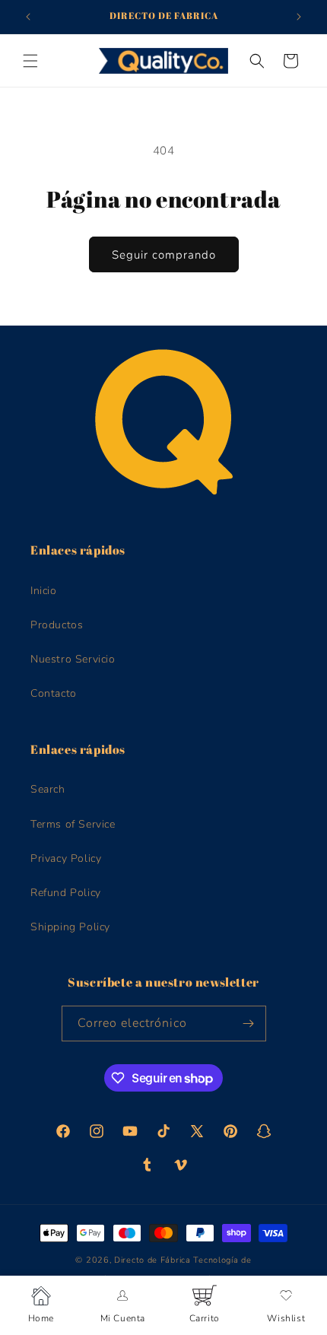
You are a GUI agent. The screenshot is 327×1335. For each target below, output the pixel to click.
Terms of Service (73, 824)
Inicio (43, 590)
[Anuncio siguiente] (299, 16)
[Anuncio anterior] (28, 16)
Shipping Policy (70, 927)
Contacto (53, 693)
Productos (56, 625)
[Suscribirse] (248, 1023)
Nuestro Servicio (73, 659)
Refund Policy (65, 892)
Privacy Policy (65, 858)
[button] (30, 61)
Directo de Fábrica (152, 1260)
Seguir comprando (164, 254)
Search (47, 789)
